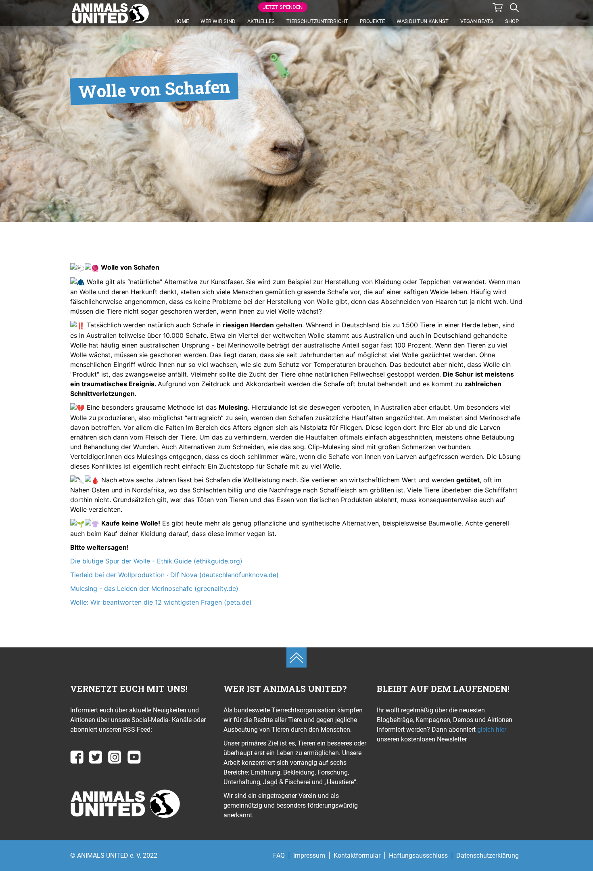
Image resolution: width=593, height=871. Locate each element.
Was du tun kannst (423, 21)
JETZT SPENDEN (283, 7)
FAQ (279, 855)
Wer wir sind (218, 21)
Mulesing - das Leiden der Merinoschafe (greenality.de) (154, 588)
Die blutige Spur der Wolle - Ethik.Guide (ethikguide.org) (156, 561)
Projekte (372, 21)
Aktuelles (261, 21)
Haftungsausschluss (418, 855)
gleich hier (491, 729)
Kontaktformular (357, 855)
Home (181, 21)
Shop (512, 21)
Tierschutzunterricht (317, 21)
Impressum (309, 855)
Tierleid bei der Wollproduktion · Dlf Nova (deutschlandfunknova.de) (174, 575)
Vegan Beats (476, 21)
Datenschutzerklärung (487, 855)
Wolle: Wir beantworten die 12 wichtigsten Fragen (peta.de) (161, 602)
